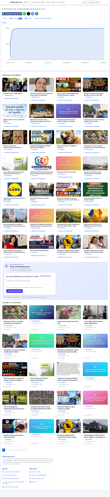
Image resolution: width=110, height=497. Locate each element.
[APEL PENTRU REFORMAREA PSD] (41, 246)
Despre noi (55, 2)
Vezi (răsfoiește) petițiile (38, 2)
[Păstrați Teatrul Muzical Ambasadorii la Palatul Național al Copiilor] (68, 90)
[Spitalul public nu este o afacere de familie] (14, 116)
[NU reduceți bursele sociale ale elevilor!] (41, 194)
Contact (48, 2)
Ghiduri (5, 469)
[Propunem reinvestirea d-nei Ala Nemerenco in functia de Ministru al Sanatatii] (68, 194)
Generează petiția (15, 291)
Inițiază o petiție (94, 2)
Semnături (16, 18)
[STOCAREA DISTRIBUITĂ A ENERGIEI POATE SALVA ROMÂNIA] (41, 142)
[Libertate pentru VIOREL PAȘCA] (14, 89)
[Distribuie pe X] (28, 13)
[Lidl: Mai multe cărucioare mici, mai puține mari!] (14, 194)
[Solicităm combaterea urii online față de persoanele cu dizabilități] (41, 90)
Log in (84, 2)
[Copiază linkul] (36, 13)
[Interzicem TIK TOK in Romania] (68, 167)
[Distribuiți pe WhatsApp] (24, 13)
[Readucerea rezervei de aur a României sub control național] (95, 221)
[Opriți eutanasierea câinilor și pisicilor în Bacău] (95, 194)
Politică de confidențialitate (42, 18)
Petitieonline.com (16, 2)
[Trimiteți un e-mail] (32, 13)
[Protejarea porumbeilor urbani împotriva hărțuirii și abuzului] (68, 116)
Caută (63, 2)
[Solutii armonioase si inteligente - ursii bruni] (68, 142)
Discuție (29, 18)
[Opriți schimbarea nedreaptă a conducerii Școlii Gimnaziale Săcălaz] (14, 247)
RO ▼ (27, 2)
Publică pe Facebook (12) (13, 14)
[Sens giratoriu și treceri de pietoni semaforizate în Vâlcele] (95, 116)
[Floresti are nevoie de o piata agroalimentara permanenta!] (95, 168)
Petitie (5, 18)
